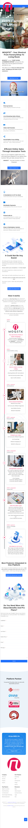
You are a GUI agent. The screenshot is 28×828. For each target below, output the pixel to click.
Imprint (3, 782)
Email (2, 642)
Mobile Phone (4, 636)
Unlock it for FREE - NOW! (12, 39)
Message (3, 647)
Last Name (3, 631)
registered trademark (12, 802)
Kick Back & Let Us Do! (15, 546)
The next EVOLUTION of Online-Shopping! (15, 335)
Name (2, 626)
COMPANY (3, 620)
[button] (14, 88)
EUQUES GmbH (10, 805)
